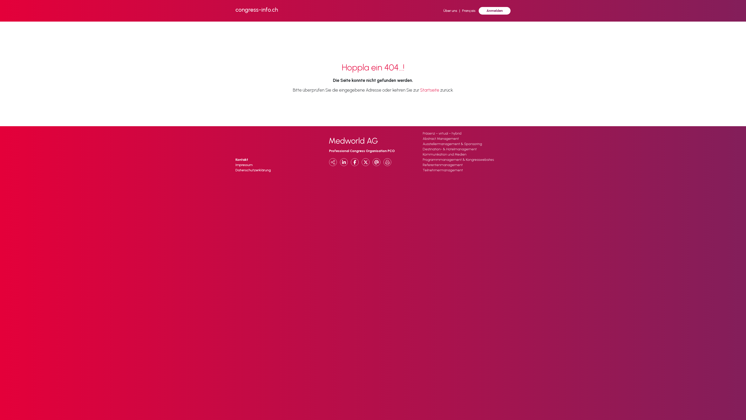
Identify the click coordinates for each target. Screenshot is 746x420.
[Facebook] (355, 162)
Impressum (244, 165)
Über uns (450, 11)
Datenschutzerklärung (253, 170)
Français (468, 11)
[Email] (376, 162)
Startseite (429, 90)
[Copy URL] (333, 162)
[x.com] (366, 162)
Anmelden (494, 11)
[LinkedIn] (344, 162)
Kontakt (241, 160)
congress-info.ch (256, 9)
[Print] (387, 162)
